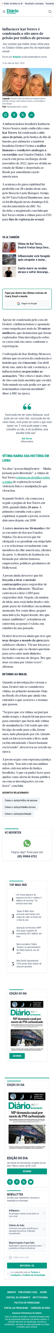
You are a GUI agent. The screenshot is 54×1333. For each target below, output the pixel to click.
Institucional (40, 1297)
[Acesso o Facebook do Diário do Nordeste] (17, 1182)
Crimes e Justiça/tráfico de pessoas (21, 800)
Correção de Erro (40, 1308)
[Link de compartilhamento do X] (23, 115)
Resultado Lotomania (34, 3)
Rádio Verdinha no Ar (13, 3)
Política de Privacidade (34, 1275)
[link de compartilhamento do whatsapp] (5, 115)
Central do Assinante (18, 1297)
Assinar (17, 1055)
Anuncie (11, 1292)
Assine (43, 1292)
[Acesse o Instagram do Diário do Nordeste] (10, 1182)
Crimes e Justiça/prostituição (18, 813)
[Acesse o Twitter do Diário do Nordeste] (24, 1182)
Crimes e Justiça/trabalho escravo (20, 807)
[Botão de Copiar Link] (31, 114)
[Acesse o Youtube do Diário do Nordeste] (31, 1182)
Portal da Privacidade (16, 1308)
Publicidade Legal (28, 1292)
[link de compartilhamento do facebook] (14, 115)
